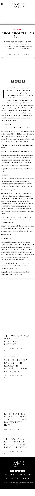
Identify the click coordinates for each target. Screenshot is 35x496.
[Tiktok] (23, 471)
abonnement (9, 475)
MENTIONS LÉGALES (13, 478)
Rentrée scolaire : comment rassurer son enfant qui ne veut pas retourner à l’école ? (16, 420)
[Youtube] (20, 471)
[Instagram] (11, 471)
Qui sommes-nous (24, 475)
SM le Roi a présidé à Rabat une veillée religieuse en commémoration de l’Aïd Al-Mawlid (16, 366)
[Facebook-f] (14, 471)
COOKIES (26, 478)
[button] (12, 81)
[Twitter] (17, 471)
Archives (18, 29)
